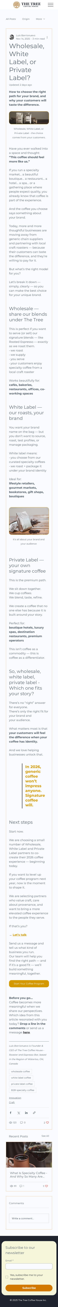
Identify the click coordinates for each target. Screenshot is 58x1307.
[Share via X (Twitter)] (18, 1112)
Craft (12, 1102)
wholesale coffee (20, 1071)
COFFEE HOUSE (31, 6)
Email (9, 1260)
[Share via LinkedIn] (26, 1112)
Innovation (15, 1097)
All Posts (11, 19)
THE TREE (31, 4)
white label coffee (21, 1077)
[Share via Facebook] (10, 1112)
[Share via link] (34, 1112)
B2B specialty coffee (22, 1090)
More (39, 19)
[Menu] (50, 4)
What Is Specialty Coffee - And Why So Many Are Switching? (28, 1174)
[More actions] (47, 37)
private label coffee (22, 1083)
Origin (25, 19)
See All (45, 1135)
